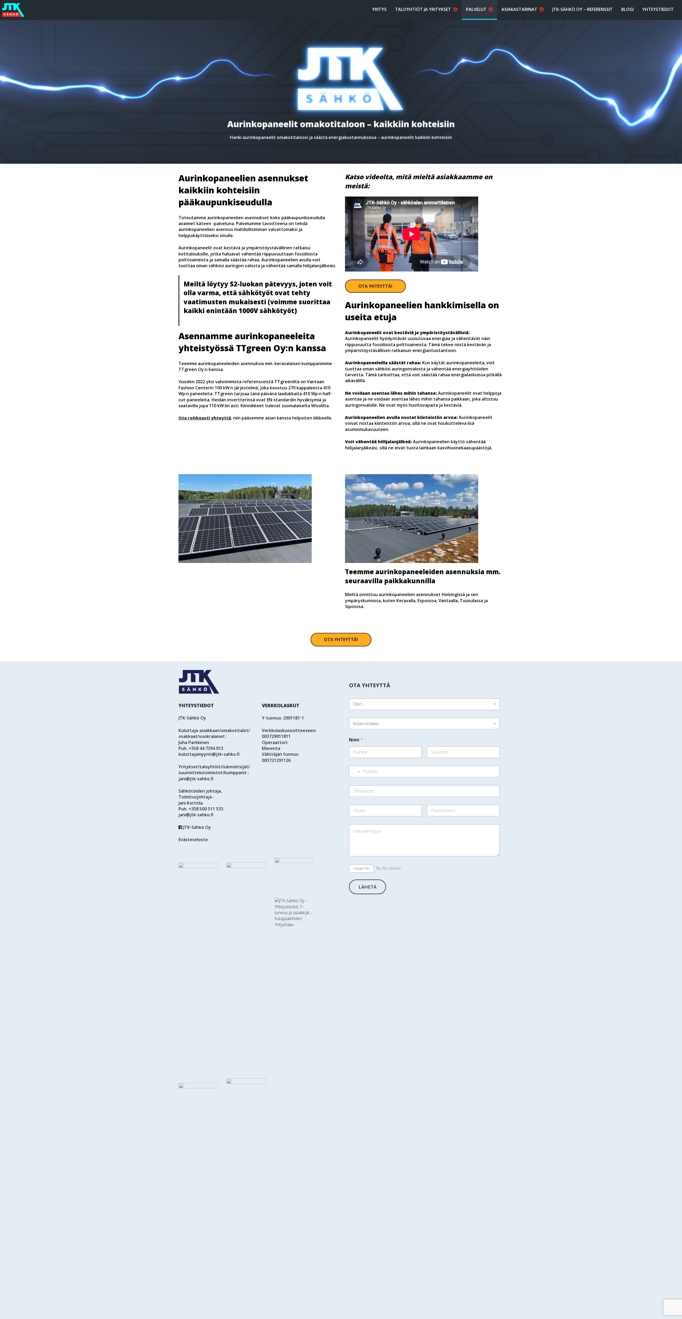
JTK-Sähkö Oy (196, 827)
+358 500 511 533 (206, 809)
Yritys (379, 9)
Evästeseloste (193, 839)
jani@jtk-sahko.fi (195, 779)
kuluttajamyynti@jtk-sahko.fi (208, 754)
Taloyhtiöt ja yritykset (423, 9)
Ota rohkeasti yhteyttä (204, 418)
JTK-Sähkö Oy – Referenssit (582, 9)
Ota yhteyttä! (375, 286)
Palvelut (476, 9)
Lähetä (367, 887)
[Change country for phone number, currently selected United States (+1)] (355, 771)
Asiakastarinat (519, 9)
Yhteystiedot (658, 9)
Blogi (627, 9)
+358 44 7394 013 (206, 748)
